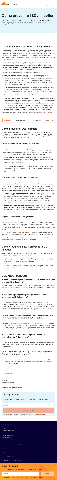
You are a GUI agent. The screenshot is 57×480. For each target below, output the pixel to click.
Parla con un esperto (49, 120)
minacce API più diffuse (29, 132)
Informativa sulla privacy (40, 414)
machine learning (43, 260)
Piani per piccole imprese (8, 430)
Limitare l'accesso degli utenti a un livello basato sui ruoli (18, 232)
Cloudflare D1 (7, 265)
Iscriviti (47, 473)
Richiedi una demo (6, 437)
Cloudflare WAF (8, 258)
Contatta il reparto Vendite (8, 440)
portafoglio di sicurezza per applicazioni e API (24, 255)
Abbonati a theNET (28, 410)
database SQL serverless (21, 265)
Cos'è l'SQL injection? (45, 112)
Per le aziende (5, 432)
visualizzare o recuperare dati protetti (27, 57)
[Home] (10, 4)
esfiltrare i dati (38, 91)
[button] (28, 35)
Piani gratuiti (5, 428)
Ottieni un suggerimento (8, 435)
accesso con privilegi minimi (11, 222)
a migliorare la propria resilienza (30, 253)
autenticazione (29, 69)
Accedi (50, 4)
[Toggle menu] (55, 3)
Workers (48, 265)
